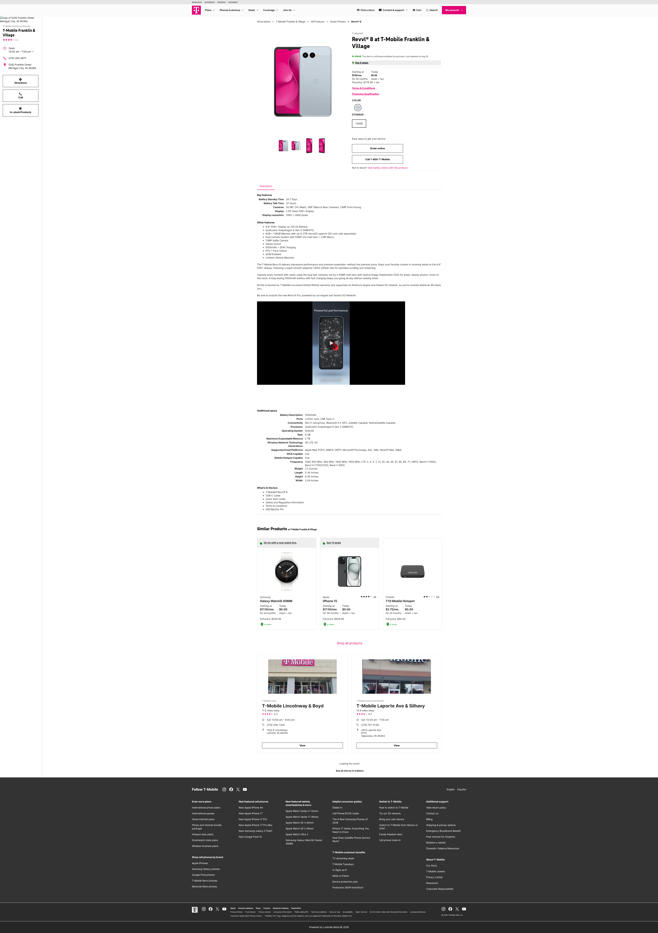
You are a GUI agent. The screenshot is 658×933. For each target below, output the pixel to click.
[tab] (266, 186)
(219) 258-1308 (276, 724)
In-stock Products (20, 110)
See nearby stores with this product (388, 167)
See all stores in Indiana (349, 770)
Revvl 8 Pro (294, 295)
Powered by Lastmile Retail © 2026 (329, 927)
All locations (263, 21)
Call (20, 95)
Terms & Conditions (363, 88)
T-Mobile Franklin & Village (290, 21)
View (302, 745)
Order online (377, 148)
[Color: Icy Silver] (358, 107)
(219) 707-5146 (370, 724)
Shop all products (349, 643)
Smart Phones (338, 21)
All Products (317, 21)
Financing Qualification (365, 93)
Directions (21, 81)
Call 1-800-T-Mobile (377, 159)
